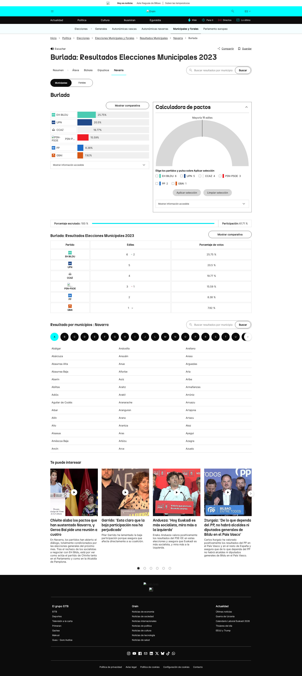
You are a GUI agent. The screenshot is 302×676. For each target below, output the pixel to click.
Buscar (243, 70)
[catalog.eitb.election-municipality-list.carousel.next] (248, 337)
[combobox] (214, 70)
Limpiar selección (217, 192)
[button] (202, 108)
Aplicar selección (186, 192)
